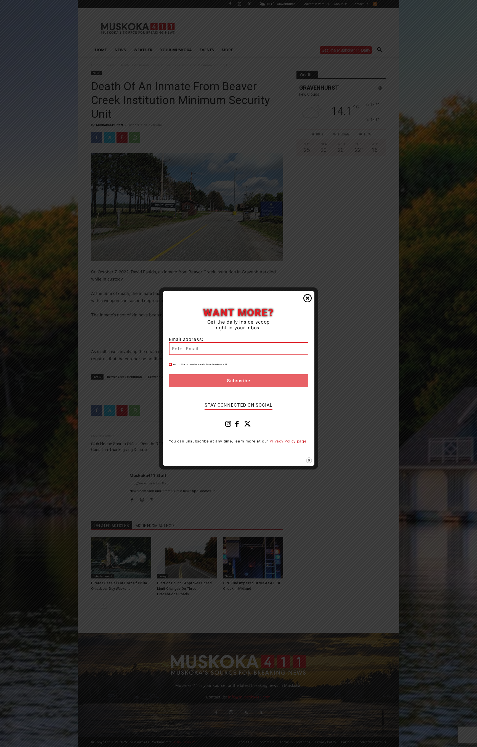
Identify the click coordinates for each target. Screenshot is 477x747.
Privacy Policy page (288, 441)
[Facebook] (237, 425)
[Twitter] (247, 425)
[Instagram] (228, 425)
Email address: (186, 339)
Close (307, 298)
